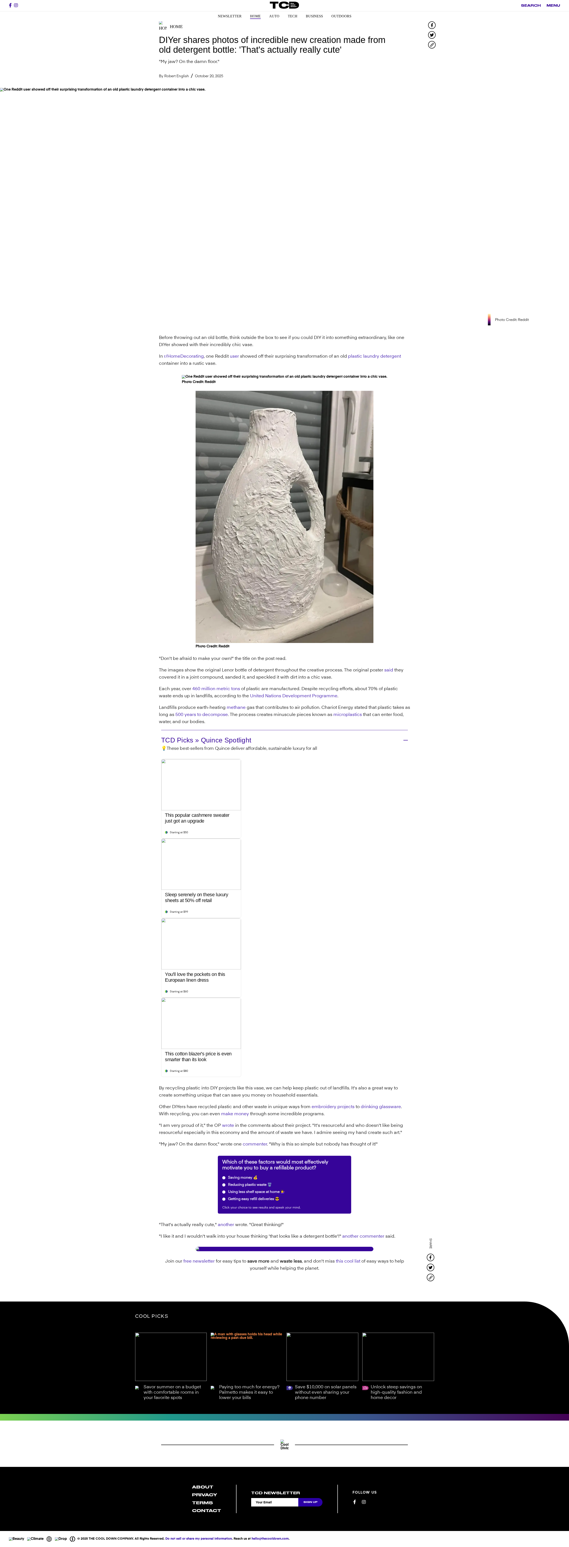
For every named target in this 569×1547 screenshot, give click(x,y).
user (234, 356)
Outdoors (341, 16)
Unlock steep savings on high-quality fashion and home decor (396, 1392)
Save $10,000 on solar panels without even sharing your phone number (326, 1392)
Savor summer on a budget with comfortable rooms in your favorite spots (172, 1392)
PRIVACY (204, 1494)
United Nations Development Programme (293, 696)
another (226, 1225)
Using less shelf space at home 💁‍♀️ (256, 1192)
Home (255, 16)
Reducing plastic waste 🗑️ (249, 1185)
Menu (553, 6)
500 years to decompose (201, 715)
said (388, 670)
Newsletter (230, 16)
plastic (355, 356)
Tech (292, 16)
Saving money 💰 (242, 1178)
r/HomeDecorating (184, 356)
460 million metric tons (216, 689)
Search (531, 6)
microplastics (347, 715)
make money (235, 1114)
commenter (255, 1144)
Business (314, 16)
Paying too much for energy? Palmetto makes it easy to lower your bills (249, 1392)
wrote (228, 1125)
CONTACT (206, 1510)
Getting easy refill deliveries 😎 (253, 1199)
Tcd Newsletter (275, 1493)
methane (236, 708)
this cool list (348, 1261)
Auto (274, 16)
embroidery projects (333, 1107)
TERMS (202, 1502)
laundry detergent (382, 356)
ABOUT (202, 1487)
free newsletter (199, 1261)
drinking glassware (381, 1107)
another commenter (363, 1236)
